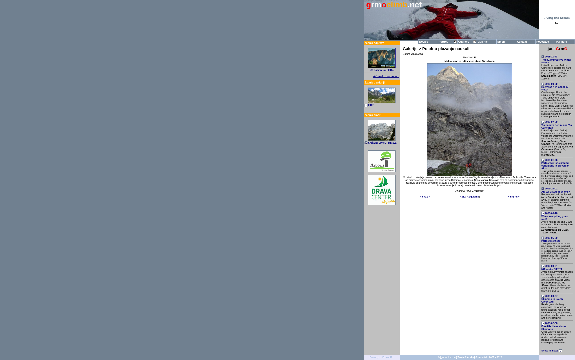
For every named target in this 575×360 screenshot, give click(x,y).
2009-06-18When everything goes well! (554, 216)
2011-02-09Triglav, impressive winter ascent (556, 59)
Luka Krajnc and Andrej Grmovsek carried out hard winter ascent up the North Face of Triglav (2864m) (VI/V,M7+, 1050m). (556, 72)
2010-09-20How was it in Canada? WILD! (554, 87)
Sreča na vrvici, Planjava (382, 142)
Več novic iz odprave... (386, 76)
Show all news (550, 350)
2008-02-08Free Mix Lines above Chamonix (553, 326)
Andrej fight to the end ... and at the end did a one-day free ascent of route (557, 227)
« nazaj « (425, 196)
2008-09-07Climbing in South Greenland (552, 299)
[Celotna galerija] (382, 102)
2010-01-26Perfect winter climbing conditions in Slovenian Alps (555, 164)
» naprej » (514, 196)
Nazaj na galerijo (469, 196)
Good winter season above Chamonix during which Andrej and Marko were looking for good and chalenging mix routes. (556, 337)
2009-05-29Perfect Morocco (551, 239)
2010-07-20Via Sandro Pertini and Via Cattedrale (556, 125)
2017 (371, 105)
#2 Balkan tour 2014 (382, 70)
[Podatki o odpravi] (382, 67)
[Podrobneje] (382, 139)
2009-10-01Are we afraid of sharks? (555, 190)
